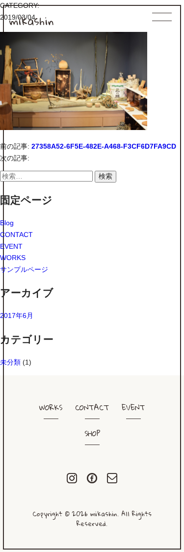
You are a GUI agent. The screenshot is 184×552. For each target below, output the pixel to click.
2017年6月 (16, 315)
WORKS (13, 258)
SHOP (92, 433)
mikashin (31, 20)
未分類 (10, 362)
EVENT (11, 246)
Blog (7, 223)
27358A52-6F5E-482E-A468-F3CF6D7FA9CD (103, 146)
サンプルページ (24, 269)
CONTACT (16, 234)
